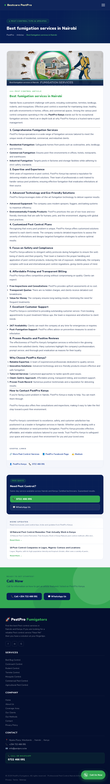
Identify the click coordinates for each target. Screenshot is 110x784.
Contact (9, 721)
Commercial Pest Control (16, 680)
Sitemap (22, 780)
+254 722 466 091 (17, 744)
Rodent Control (12, 668)
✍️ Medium (77, 454)
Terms (15, 780)
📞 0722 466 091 (22, 499)
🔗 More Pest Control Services (24, 454)
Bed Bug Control (12, 660)
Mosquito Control (13, 676)
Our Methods (11, 716)
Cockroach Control (13, 664)
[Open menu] (103, 5)
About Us (9, 704)
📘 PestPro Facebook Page (55, 454)
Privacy (8, 780)
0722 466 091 (38, 464)
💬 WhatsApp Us (22, 507)
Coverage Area (12, 708)
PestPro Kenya (19, 464)
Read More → (16, 540)
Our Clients (10, 712)
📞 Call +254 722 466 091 (24, 596)
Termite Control (12, 672)
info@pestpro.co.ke (18, 748)
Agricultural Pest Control (16, 685)
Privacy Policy (11, 725)
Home (8, 700)
